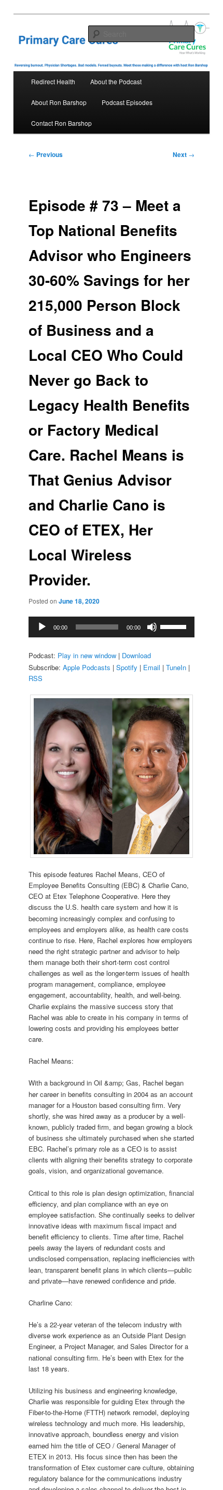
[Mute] (152, 627)
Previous (46, 154)
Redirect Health (53, 81)
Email (151, 667)
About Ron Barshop (59, 102)
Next (183, 154)
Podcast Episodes (127, 102)
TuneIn (176, 667)
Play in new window (87, 655)
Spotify (126, 667)
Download (136, 655)
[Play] (42, 627)
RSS (36, 678)
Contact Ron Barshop (61, 123)
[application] (112, 627)
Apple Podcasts (86, 667)
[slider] (174, 626)
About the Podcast (116, 81)
